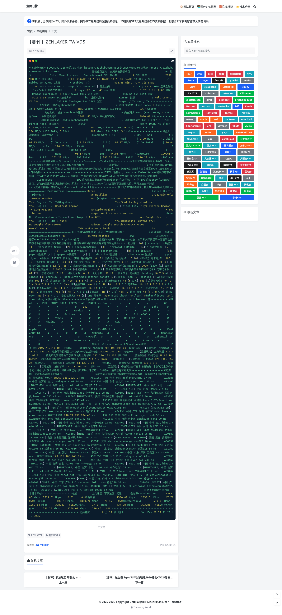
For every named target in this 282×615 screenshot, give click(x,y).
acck (210, 73)
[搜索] (255, 6)
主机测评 (42, 31)
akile (221, 73)
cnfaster (210, 93)
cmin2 (245, 86)
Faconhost (223, 100)
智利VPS (190, 178)
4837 (189, 73)
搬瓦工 (190, 171)
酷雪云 (233, 191)
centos (247, 80)
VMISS (248, 126)
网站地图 (177, 602)
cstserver (228, 93)
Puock (148, 607)
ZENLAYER (37, 535)
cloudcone (210, 86)
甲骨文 (190, 184)
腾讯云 (247, 184)
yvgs (225, 132)
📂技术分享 (243, 6)
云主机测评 (246, 139)
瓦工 (248, 178)
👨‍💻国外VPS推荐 (206, 6)
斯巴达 (203, 171)
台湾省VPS (210, 152)
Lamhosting (193, 113)
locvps (229, 113)
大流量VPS (210, 158)
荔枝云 (205, 191)
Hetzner (190, 106)
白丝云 (204, 184)
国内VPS (245, 152)
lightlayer (211, 113)
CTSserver (245, 93)
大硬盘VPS (245, 158)
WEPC (208, 132)
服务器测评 (206, 178)
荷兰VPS (219, 191)
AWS (249, 73)
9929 (199, 73)
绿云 (219, 184)
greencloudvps (243, 100)
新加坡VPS (54, 535)
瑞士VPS (234, 178)
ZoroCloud (228, 139)
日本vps (234, 171)
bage (205, 80)
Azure (190, 80)
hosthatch (206, 106)
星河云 (248, 171)
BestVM (219, 80)
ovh (216, 119)
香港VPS (237, 197)
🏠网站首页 (187, 6)
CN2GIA (192, 93)
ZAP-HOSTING (244, 132)
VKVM (236, 126)
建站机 (210, 165)
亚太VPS (211, 145)
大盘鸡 (228, 158)
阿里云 (247, 191)
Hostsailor (223, 106)
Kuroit (248, 106)
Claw (192, 86)
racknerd (230, 119)
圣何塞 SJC (192, 158)
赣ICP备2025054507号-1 (154, 602)
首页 (30, 31)
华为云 (192, 152)
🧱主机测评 (226, 6)
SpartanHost (193, 126)
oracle (203, 119)
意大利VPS (245, 165)
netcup (190, 119)
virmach (222, 126)
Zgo (210, 139)
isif (237, 106)
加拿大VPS (246, 145)
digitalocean (193, 100)
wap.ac (192, 132)
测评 (221, 178)
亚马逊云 (228, 145)
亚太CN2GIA (193, 145)
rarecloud (246, 119)
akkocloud (235, 73)
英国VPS (190, 191)
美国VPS (233, 184)
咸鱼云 (228, 152)
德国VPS (228, 165)
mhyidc (246, 113)
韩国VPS (201, 197)
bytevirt (233, 80)
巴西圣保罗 (192, 165)
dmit (209, 100)
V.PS (209, 126)
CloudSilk (228, 86)
